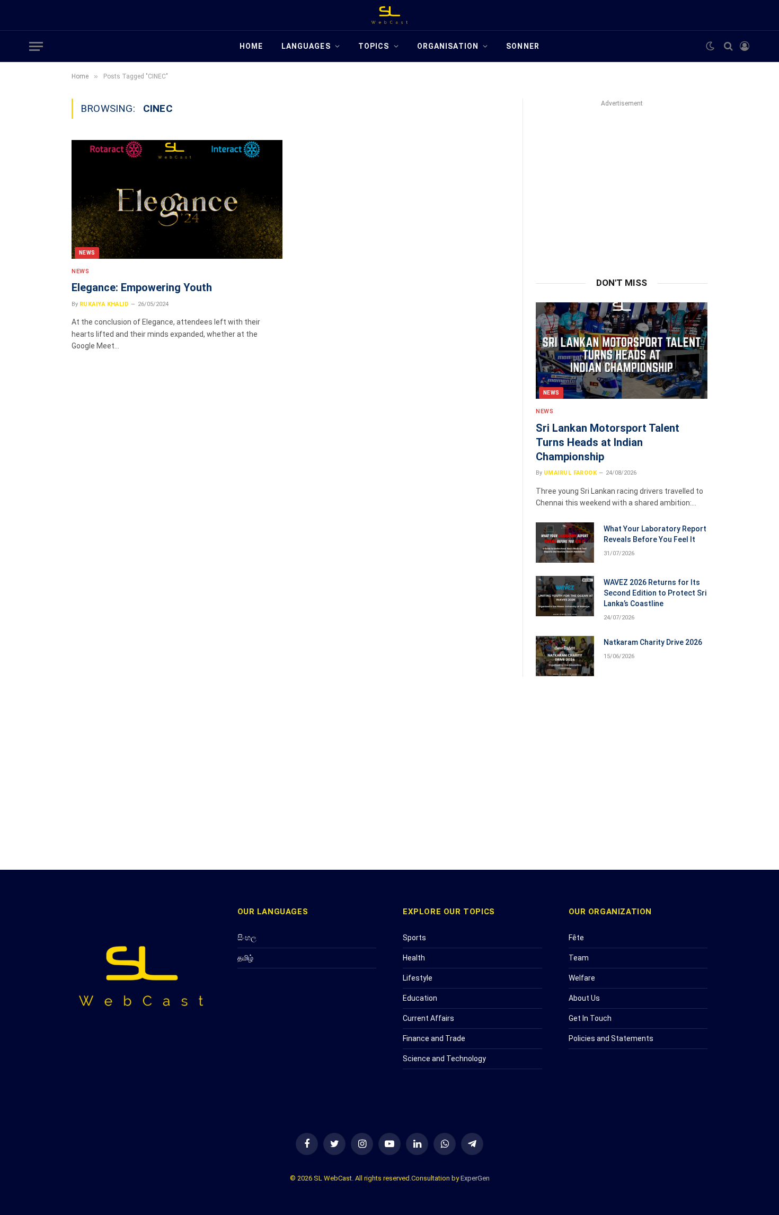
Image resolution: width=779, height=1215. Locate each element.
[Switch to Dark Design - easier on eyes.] (710, 46)
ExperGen (475, 1178)
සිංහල (246, 937)
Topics (374, 46)
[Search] (728, 46)
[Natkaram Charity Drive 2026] (565, 656)
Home (251, 46)
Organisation (448, 46)
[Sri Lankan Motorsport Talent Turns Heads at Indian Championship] (621, 350)
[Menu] (36, 46)
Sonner (522, 46)
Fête (576, 937)
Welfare (582, 978)
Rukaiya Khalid (104, 304)
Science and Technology (444, 1058)
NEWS (87, 253)
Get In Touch (590, 1018)
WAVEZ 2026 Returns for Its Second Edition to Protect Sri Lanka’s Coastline (655, 593)
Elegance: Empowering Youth (142, 287)
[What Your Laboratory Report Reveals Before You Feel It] (565, 542)
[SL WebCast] (389, 15)
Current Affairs (428, 1018)
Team (579, 958)
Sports (414, 937)
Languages (306, 46)
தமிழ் (245, 958)
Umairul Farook (570, 472)
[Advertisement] (621, 182)
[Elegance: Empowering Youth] (177, 199)
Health (414, 958)
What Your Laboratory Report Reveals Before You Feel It (655, 534)
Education (420, 998)
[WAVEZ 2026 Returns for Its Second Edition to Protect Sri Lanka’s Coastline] (565, 596)
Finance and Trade (434, 1038)
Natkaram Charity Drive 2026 (653, 642)
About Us (584, 998)
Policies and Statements (611, 1038)
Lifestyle (417, 978)
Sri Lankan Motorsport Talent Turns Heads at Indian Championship (607, 442)
